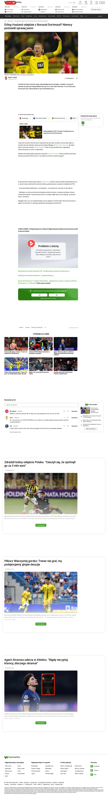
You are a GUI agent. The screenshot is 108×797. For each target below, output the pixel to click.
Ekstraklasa (34, 766)
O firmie (21, 782)
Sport (52, 784)
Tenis (22, 16)
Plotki (35, 784)
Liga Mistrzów (49, 766)
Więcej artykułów (91, 429)
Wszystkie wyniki (95, 9)
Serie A (47, 771)
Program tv (20, 784)
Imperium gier (59, 784)
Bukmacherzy (42, 16)
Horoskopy (13, 784)
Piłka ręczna (66, 16)
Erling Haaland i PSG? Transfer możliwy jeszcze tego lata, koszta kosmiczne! (58, 132)
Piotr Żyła (63, 773)
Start (5, 21)
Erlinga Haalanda (39, 147)
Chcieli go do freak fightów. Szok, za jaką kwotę (92, 425)
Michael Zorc (45, 182)
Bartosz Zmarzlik (79, 768)
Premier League (35, 768)
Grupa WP (15, 782)
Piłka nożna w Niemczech (36, 327)
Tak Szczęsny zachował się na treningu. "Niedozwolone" (95, 410)
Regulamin (61, 782)
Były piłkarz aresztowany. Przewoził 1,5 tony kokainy (92, 416)
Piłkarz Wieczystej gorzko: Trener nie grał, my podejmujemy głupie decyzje (15, 372)
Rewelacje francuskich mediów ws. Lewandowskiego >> (36, 275)
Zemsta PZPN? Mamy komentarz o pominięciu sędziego (39, 352)
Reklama (55, 782)
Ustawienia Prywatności (44, 782)
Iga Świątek (63, 771)
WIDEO (59, 16)
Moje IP (40, 784)
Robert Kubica (64, 768)
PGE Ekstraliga (49, 773)
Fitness (7, 773)
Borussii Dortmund (53, 153)
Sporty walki (51, 16)
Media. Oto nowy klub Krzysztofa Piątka (39, 372)
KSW (6, 776)
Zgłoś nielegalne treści (15, 432)
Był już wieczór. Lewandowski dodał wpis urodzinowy (92, 420)
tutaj (35, 793)
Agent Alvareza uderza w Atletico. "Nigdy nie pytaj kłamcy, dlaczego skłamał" (64, 353)
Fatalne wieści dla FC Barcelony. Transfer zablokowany (63, 372)
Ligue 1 (33, 773)
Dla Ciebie (8, 16)
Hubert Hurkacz (79, 773)
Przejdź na (9, 2)
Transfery (21, 327)
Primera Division (35, 771)
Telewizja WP (28, 784)
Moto (81, 16)
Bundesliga (48, 768)
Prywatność (33, 782)
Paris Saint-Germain (61, 145)
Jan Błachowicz (79, 771)
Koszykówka (74, 16)
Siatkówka (29, 16)
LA (86, 16)
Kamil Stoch (78, 766)
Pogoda (6, 784)
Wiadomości (46, 784)
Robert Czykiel (12, 77)
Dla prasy (26, 782)
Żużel (35, 16)
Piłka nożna (16, 16)
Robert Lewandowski (66, 766)
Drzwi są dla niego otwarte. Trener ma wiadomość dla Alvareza (15, 352)
